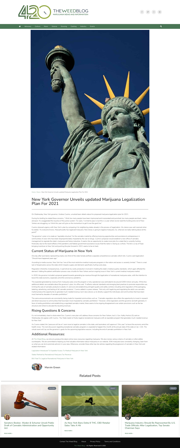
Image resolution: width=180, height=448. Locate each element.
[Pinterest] (160, 12)
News (46, 26)
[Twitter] (148, 12)
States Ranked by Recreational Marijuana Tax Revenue (51, 354)
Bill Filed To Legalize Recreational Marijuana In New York (52, 358)
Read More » (8, 433)
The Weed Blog (39, 339)
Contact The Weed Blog (68, 441)
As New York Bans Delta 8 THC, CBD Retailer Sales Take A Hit (87, 424)
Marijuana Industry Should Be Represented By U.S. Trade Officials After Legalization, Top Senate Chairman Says (150, 425)
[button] (161, 26)
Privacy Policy (95, 441)
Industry (83, 26)
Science (54, 26)
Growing (64, 26)
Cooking (74, 26)
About (83, 441)
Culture (37, 26)
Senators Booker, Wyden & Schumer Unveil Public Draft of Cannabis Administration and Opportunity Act (29, 425)
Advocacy (27, 26)
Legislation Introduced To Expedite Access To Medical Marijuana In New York (60, 350)
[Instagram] (154, 12)
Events (92, 26)
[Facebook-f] (142, 12)
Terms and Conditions (112, 441)
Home (33, 192)
